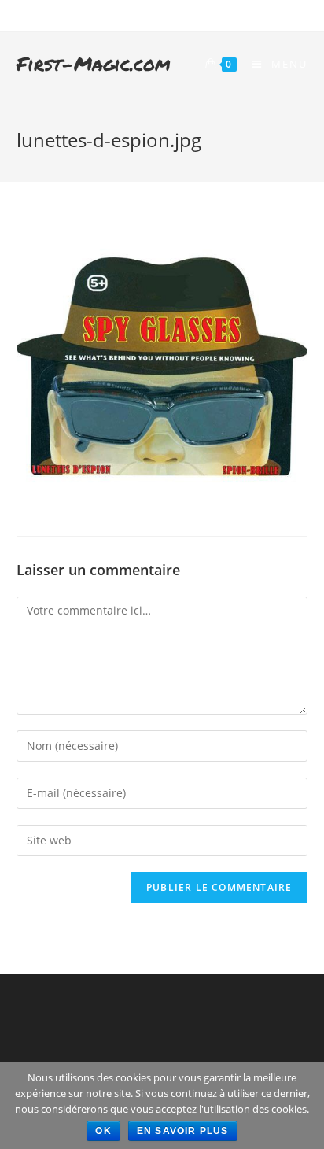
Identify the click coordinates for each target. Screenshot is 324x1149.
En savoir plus (183, 1130)
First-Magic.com (94, 63)
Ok (103, 1130)
